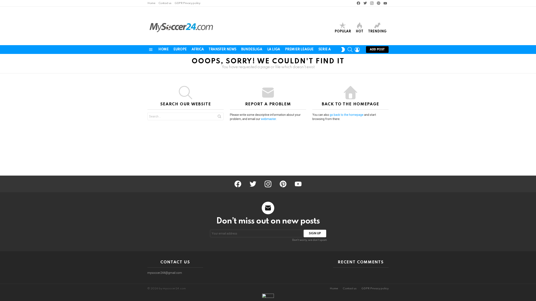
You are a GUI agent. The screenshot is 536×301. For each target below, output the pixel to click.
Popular (343, 31)
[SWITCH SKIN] (342, 49)
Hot (359, 31)
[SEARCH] (350, 49)
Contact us (164, 3)
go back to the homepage (346, 114)
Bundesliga (251, 49)
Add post (377, 49)
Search (219, 117)
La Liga (273, 49)
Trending (377, 31)
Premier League (299, 49)
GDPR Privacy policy (187, 3)
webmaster (268, 119)
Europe (180, 49)
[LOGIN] (357, 49)
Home (151, 3)
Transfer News (222, 49)
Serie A (324, 49)
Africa (198, 49)
